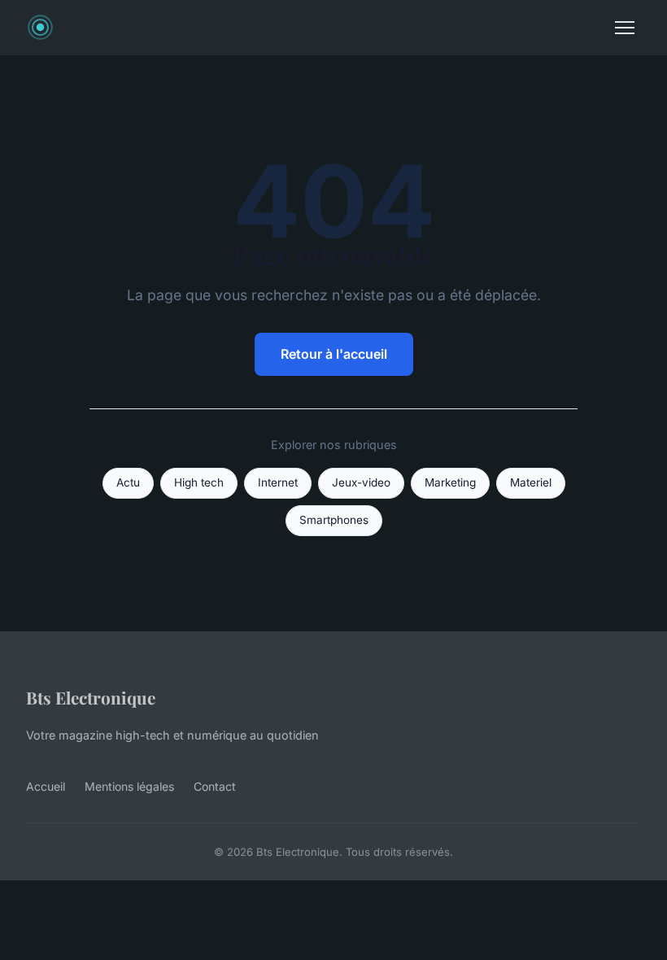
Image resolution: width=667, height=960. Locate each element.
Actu (128, 482)
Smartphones (333, 519)
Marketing (450, 482)
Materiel (530, 482)
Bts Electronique (90, 697)
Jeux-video (361, 482)
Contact (215, 786)
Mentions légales (129, 786)
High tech (199, 482)
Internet (278, 482)
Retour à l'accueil (334, 354)
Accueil (45, 786)
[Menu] (624, 28)
